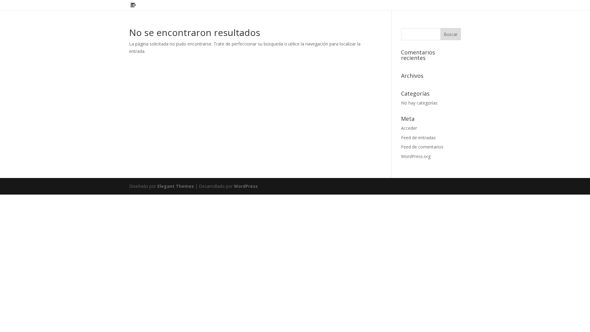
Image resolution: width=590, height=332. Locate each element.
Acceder (409, 128)
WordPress (246, 186)
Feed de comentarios (422, 147)
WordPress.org (416, 156)
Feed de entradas (418, 137)
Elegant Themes (175, 186)
